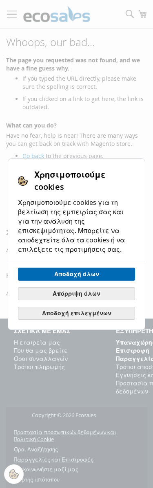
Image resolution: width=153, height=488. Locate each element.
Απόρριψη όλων (76, 293)
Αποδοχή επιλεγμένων (76, 313)
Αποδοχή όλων (76, 274)
